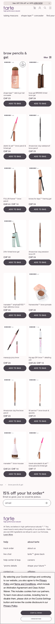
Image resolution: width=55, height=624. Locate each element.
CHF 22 (7, 257)
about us (32, 548)
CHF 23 (7, 99)
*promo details (10, 566)
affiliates (31, 572)
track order (9, 548)
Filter (46, 58)
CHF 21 (32, 416)
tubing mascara (11, 16)
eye (1, 485)
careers (31, 560)
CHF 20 (32, 363)
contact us (8, 572)
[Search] (45, 9)
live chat (7, 554)
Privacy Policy (10, 606)
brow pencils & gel (15, 485)
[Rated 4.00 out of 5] (33, 327)
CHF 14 (14, 204)
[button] (34, 9)
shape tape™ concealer (32, 16)
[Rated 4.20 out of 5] (8, 380)
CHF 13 (40, 363)
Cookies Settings (36, 618)
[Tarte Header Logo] (12, 9)
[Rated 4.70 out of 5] (33, 62)
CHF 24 (32, 99)
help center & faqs (12, 560)
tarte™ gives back (36, 554)
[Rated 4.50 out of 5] (8, 115)
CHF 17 (32, 469)
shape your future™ (37, 566)
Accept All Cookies (36, 612)
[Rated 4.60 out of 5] (33, 115)
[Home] (12, 520)
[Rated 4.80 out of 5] (8, 221)
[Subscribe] (46, 503)
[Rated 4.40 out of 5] (8, 62)
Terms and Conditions (25, 584)
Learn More (8, 534)
